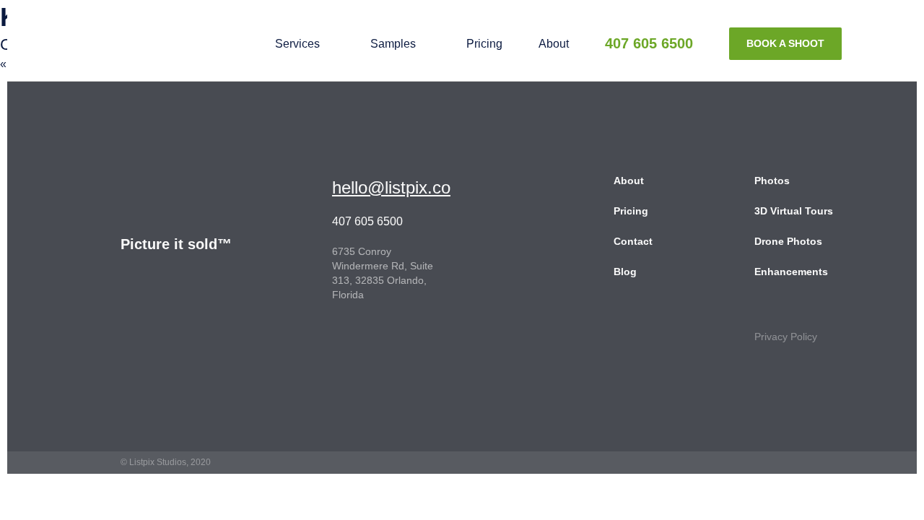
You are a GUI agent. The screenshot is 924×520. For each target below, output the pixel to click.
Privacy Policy (785, 336)
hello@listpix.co (391, 187)
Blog (625, 271)
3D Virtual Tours (793, 211)
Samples (393, 44)
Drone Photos (788, 241)
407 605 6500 (649, 43)
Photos (772, 180)
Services (297, 44)
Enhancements (791, 271)
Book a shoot (785, 43)
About (554, 44)
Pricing (484, 44)
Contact (633, 241)
